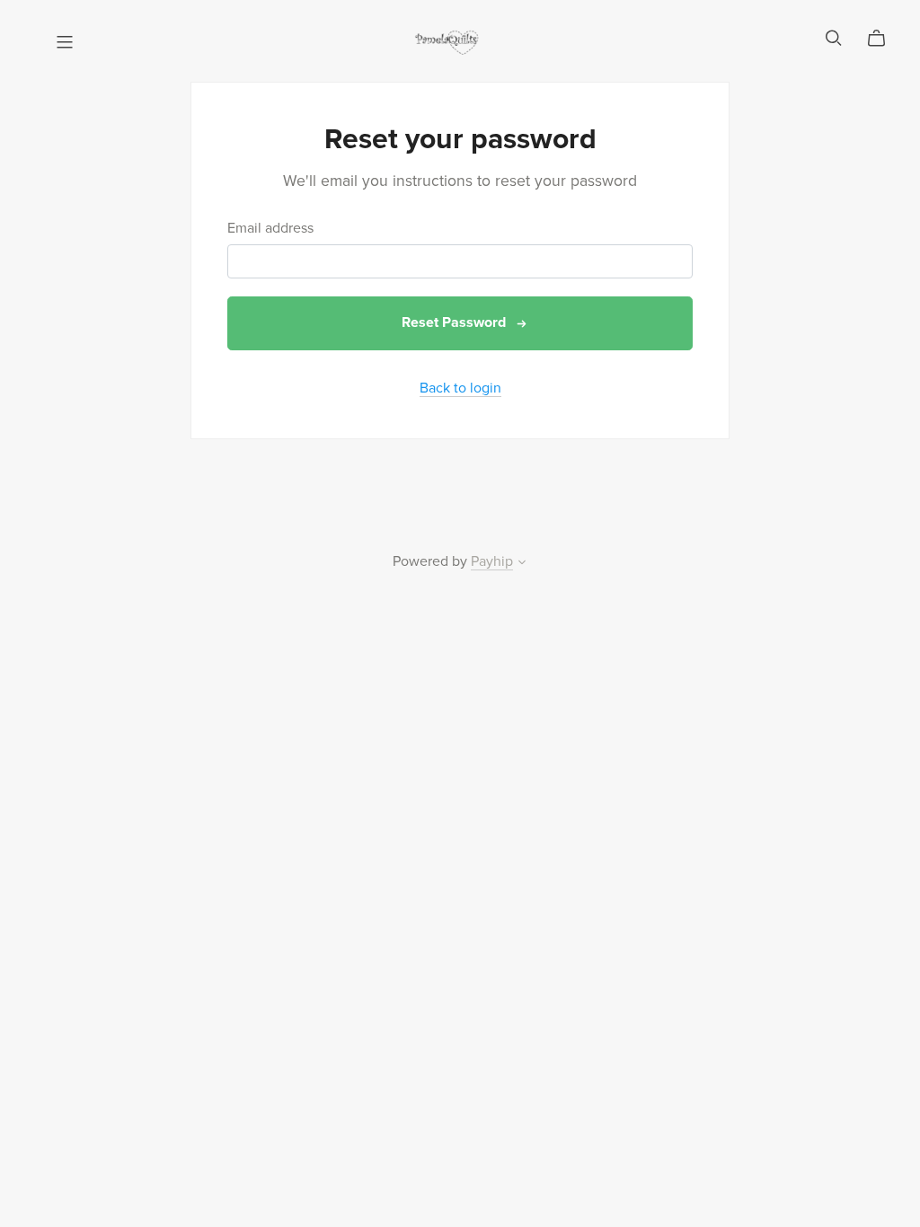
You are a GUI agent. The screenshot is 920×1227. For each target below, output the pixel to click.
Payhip (492, 561)
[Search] (834, 38)
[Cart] (883, 39)
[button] (522, 564)
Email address (270, 228)
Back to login (460, 388)
